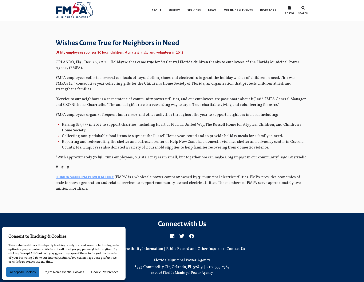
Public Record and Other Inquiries (195, 249)
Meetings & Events (238, 10)
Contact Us (235, 249)
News (212, 10)
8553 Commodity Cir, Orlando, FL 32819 (169, 267)
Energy (174, 10)
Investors (268, 10)
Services (194, 10)
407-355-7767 (218, 267)
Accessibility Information (141, 249)
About (156, 10)
